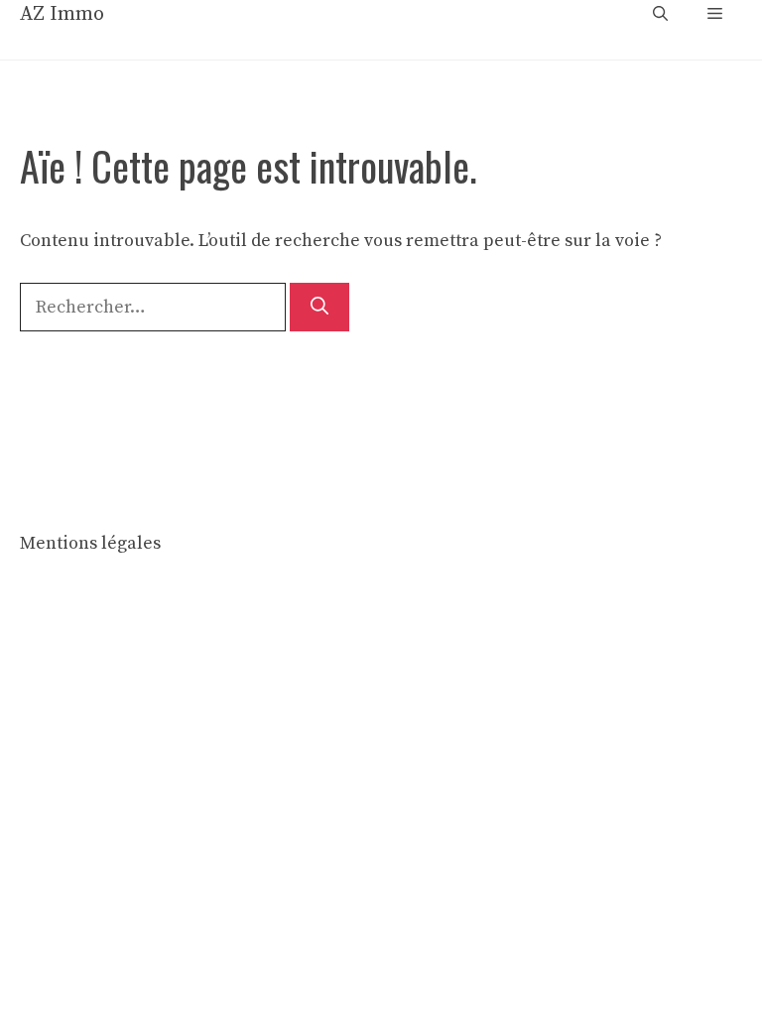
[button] (660, 15)
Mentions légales (90, 543)
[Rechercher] (319, 307)
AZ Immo (62, 14)
